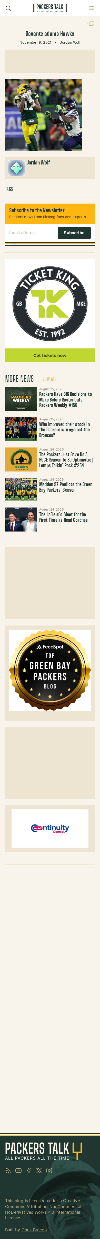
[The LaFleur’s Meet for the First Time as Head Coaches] (21, 520)
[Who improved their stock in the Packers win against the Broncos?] (21, 429)
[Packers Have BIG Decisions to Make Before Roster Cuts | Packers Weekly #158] (21, 399)
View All (49, 379)
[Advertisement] (50, 61)
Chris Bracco (34, 1230)
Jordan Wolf (70, 42)
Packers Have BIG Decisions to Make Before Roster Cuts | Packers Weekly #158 (65, 400)
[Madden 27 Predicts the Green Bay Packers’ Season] (21, 490)
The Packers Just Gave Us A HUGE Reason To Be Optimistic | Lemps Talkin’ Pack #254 (66, 460)
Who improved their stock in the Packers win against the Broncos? (64, 430)
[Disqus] (50, 932)
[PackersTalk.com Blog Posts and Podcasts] (50, 8)
